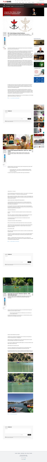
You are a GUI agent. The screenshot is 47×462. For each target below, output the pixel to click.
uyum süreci (18, 241)
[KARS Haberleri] (15, 2)
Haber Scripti (23, 459)
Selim (27, 0)
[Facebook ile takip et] (21, 458)
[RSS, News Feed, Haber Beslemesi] (24, 458)
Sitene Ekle (30, 453)
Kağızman (22, 0)
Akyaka (15, 0)
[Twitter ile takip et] (23, 458)
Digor (20, 0)
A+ (32, 33)
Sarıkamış (25, 0)
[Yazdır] (4, 42)
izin (15, 241)
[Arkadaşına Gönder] (4, 41)
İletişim (28, 453)
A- (32, 34)
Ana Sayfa (16, 453)
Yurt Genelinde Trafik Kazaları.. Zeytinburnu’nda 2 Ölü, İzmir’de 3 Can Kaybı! (15, 4)
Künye (26, 453)
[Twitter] (4, 39)
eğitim (11, 241)
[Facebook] (4, 37)
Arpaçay (18, 0)
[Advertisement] (20, 41)
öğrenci (14, 241)
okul (12, 241)
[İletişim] (42, 4)
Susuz (29, 0)
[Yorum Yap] (4, 44)
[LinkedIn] (4, 40)
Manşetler (19, 453)
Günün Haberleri (23, 453)
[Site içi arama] (43, 4)
